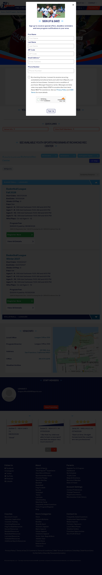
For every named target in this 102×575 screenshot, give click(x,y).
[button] (52, 85)
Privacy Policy (61, 90)
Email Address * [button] (34, 58)
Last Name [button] (32, 42)
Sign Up (51, 111)
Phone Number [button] (34, 67)
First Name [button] (32, 34)
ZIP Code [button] (31, 50)
